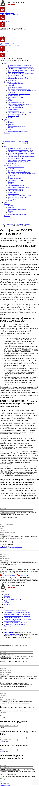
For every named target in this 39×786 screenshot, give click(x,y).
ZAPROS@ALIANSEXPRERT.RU (11, 548)
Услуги (6, 63)
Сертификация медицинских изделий (20, 112)
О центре (7, 121)
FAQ (9, 129)
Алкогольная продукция (15, 105)
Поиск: (2, 143)
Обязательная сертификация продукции (20, 67)
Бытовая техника (13, 111)
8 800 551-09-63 (25, 575)
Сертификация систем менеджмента (19, 77)
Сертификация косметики (16, 97)
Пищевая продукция (14, 95)
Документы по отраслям (12, 82)
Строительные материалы (16, 102)
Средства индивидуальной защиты (19, 89)
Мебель (10, 100)
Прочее (10, 117)
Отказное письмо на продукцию (18, 78)
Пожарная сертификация (16, 72)
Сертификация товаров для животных (20, 104)
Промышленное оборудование (17, 114)
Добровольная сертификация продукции (21, 68)
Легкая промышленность (16, 84)
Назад (2, 741)
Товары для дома (13, 109)
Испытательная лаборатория (17, 126)
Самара (2, 785)
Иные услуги (12, 80)
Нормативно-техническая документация (21, 70)
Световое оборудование (15, 107)
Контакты (7, 133)
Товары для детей (13, 116)
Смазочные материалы (15, 87)
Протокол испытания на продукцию (19, 65)
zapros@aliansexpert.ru (9, 575)
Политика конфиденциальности (18, 131)
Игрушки (11, 99)
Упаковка (11, 85)
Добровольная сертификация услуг (19, 94)
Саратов (7, 785)
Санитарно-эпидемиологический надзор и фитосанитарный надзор (21, 74)
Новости (6, 119)
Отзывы (10, 127)
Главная (6, 594)
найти (25, 143)
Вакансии (11, 124)
